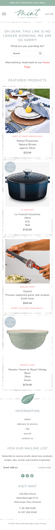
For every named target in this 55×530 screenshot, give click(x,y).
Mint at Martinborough (24, 524)
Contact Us (27, 438)
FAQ (27, 428)
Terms (37, 524)
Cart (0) (49, 14)
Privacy (44, 524)
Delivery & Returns (27, 424)
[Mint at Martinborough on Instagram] (27, 476)
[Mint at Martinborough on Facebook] (23, 476)
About (27, 419)
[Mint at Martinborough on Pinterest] (32, 476)
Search (27, 433)
